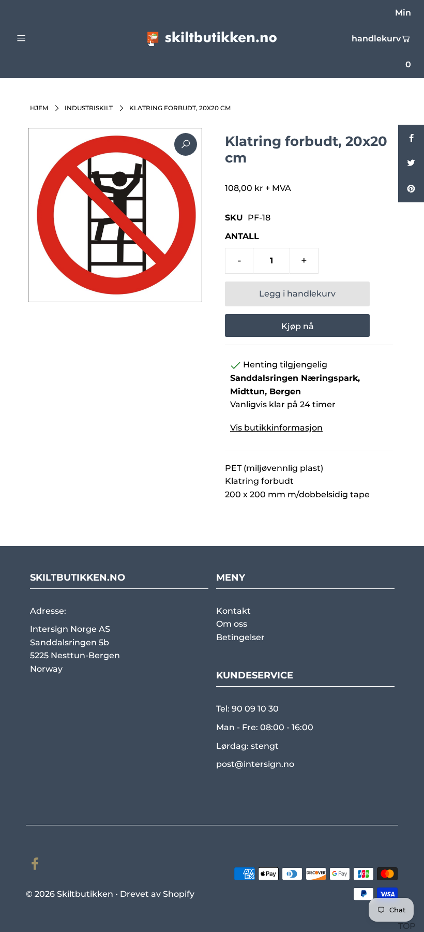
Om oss (231, 624)
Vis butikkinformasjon (276, 428)
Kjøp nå (297, 326)
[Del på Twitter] (411, 163)
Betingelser (240, 637)
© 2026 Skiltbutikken (69, 894)
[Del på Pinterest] (411, 189)
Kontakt (233, 611)
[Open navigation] (42, 37)
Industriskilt (89, 108)
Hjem (39, 108)
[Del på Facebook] (411, 138)
